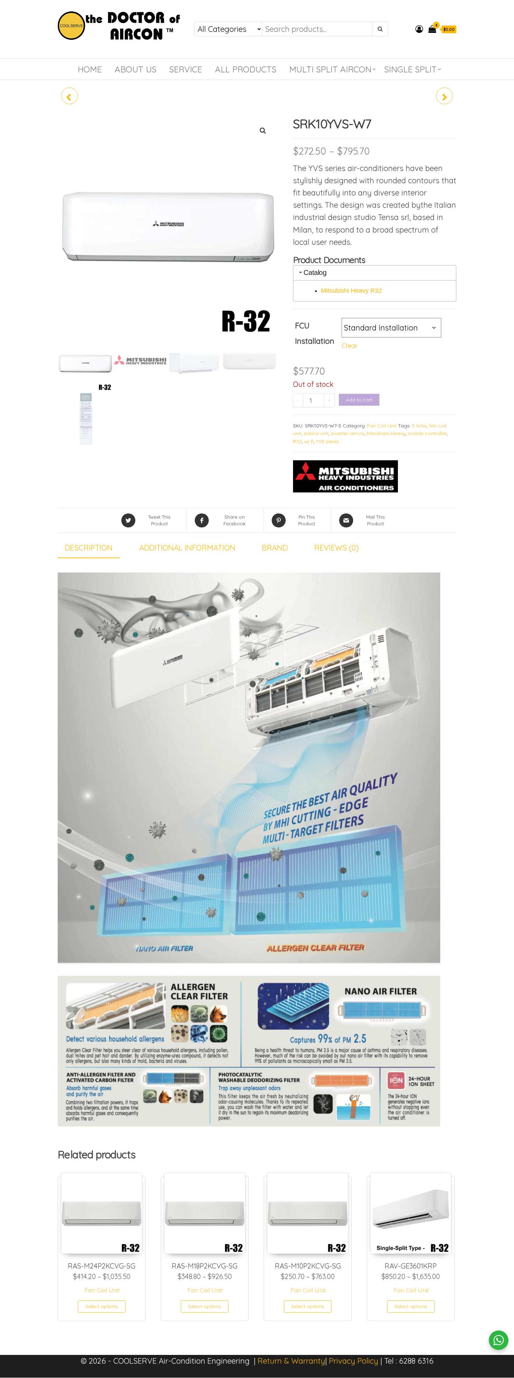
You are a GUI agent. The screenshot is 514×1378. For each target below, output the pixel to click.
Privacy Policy (353, 1361)
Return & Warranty (291, 1361)
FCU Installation (314, 333)
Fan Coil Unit (382, 425)
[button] (263, 131)
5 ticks (419, 425)
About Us (135, 69)
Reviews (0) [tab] (336, 548)
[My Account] (419, 29)
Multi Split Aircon (330, 69)
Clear (349, 346)
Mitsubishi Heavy (386, 433)
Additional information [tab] (187, 548)
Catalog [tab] (315, 272)
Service (185, 69)
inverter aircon (347, 433)
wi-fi (309, 441)
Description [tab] (89, 548)
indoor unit (316, 433)
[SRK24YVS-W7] (444, 95)
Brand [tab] (275, 548)
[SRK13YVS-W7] (69, 95)
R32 (297, 441)
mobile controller (427, 433)
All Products (245, 69)
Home (90, 69)
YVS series (327, 441)
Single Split (410, 69)
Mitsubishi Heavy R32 (351, 290)
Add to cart (359, 400)
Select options (101, 1306)
